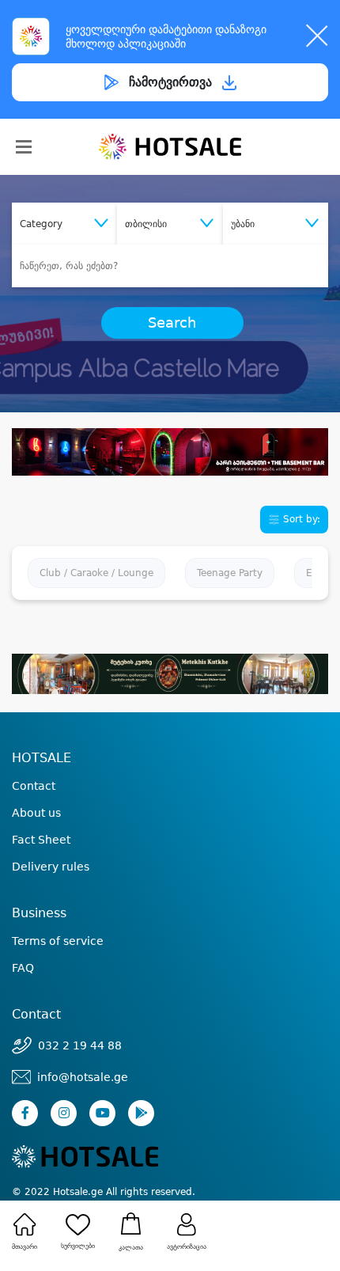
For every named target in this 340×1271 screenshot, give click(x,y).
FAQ (23, 968)
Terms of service (58, 941)
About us (36, 812)
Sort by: (300, 519)
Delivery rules (50, 866)
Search (172, 323)
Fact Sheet (41, 839)
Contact (33, 785)
